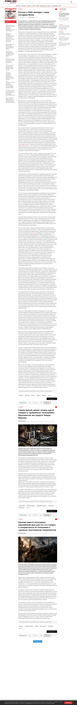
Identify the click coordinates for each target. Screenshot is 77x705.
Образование (55, 5)
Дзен (30, 402)
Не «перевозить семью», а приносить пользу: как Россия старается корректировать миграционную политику (10, 92)
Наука (60, 5)
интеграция (50, 626)
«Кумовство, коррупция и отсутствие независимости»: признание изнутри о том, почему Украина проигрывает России (10, 85)
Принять (68, 702)
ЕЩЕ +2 (27, 507)
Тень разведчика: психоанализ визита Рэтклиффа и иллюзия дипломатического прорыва (10, 54)
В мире (33, 5)
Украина (38, 395)
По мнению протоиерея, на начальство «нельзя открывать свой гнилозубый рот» (10, 61)
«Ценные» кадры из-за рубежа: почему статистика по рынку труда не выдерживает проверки (10, 46)
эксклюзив (27, 395)
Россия (32, 395)
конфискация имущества (41, 505)
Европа (36, 626)
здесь (23, 144)
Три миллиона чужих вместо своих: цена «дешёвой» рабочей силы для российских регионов (10, 67)
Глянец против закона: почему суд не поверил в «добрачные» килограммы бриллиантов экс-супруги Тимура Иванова (10, 28)
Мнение (21, 519)
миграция (21, 626)
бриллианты (50, 505)
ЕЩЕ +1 (49, 395)
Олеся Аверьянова (22, 421)
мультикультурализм (29, 626)
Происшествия (43, 5)
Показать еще (38, 641)
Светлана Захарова (30, 505)
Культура (49, 5)
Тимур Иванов (22, 505)
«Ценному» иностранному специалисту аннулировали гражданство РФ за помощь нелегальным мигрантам (10, 76)
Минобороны (21, 507)
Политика (18, 5)
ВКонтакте (35, 402)
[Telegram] (65, 2)
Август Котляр (31, 17)
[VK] (68, 2)
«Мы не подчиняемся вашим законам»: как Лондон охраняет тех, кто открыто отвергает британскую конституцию (10, 100)
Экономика (23, 5)
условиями (28, 703)
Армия (37, 5)
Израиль (44, 395)
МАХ (41, 402)
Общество (29, 5)
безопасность (43, 626)
